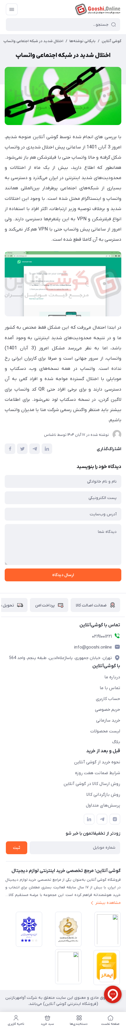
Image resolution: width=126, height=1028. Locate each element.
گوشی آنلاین (111, 41)
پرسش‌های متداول (103, 805)
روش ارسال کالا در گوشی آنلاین (92, 784)
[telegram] (102, 819)
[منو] (12, 9)
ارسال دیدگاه (63, 575)
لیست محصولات (105, 731)
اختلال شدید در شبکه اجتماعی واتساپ (33, 41)
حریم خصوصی (107, 710)
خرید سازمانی (108, 720)
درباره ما (112, 677)
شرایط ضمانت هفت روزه (97, 773)
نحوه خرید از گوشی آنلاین (97, 762)
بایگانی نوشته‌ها (82, 41)
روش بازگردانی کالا (103, 795)
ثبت (16, 848)
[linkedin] (89, 819)
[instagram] (115, 819)
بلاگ (116, 742)
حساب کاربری (108, 699)
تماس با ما (110, 688)
